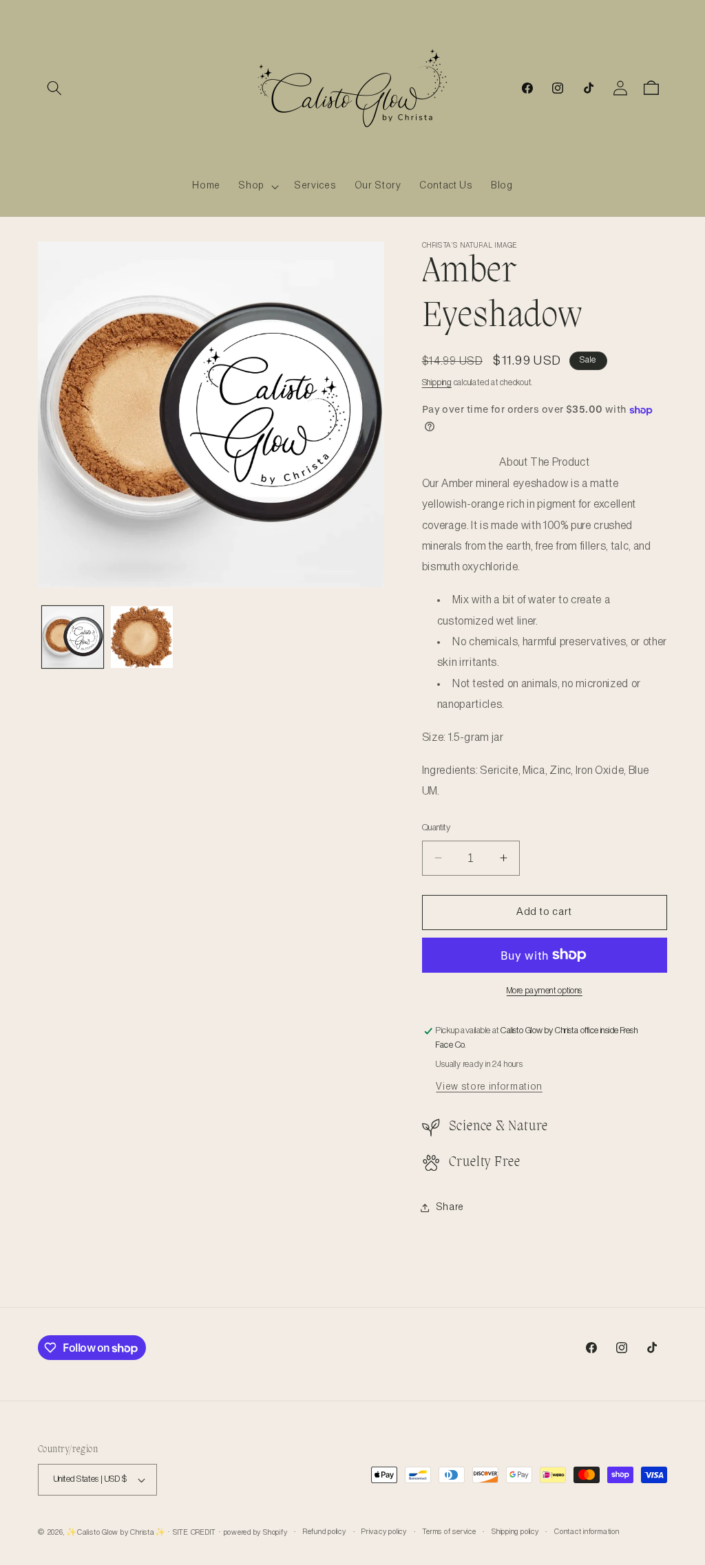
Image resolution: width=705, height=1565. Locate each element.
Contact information (587, 1532)
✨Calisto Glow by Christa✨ (115, 1533)
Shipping (437, 382)
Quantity (436, 828)
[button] (54, 88)
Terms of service (449, 1532)
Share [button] (450, 1207)
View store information (489, 1086)
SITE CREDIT (194, 1533)
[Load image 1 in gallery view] (73, 637)
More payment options (544, 990)
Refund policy (324, 1532)
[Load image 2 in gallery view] (142, 637)
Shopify (275, 1533)
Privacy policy (384, 1532)
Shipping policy (515, 1532)
